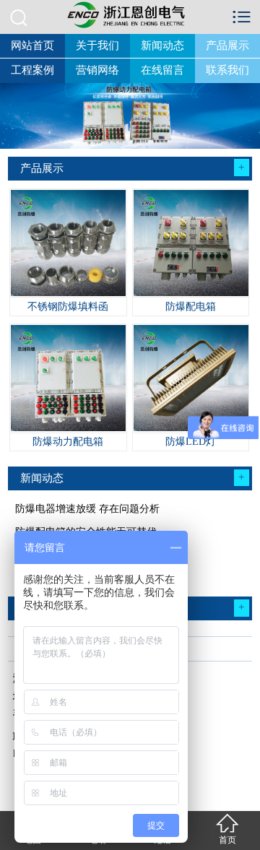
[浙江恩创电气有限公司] (130, 14)
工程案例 (32, 70)
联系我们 (227, 70)
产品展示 (227, 45)
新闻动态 (162, 45)
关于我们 (97, 45)
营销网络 (97, 70)
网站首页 (32, 45)
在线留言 (162, 70)
